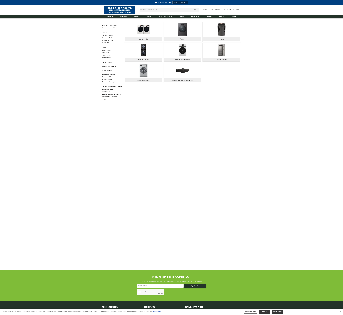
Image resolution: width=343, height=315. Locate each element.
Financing (209, 16)
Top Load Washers (107, 35)
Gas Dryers (105, 52)
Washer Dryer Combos (109, 66)
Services (181, 16)
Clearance (148, 16)
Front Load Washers (108, 38)
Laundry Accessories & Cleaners (112, 86)
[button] (202, 10)
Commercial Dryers (107, 79)
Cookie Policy (157, 311)
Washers (104, 32)
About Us (221, 16)
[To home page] (119, 10)
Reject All (264, 311)
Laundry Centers (107, 62)
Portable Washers (107, 43)
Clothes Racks (106, 91)
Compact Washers (107, 40)
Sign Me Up (194, 286)
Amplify (136, 16)
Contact (233, 16)
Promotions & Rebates (165, 16)
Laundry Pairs (106, 23)
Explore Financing (180, 2)
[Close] (340, 312)
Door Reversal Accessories (109, 96)
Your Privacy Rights (250, 311)
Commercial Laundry (108, 74)
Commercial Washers (108, 76)
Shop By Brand (195, 16)
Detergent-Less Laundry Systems (111, 94)
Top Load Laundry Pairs (109, 28)
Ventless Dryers (106, 57)
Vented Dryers (106, 55)
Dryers (104, 47)
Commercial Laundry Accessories (111, 81)
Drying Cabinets (107, 70)
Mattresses (123, 16)
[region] (171, 312)
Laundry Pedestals (107, 89)
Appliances (110, 16)
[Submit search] (195, 9)
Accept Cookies (277, 311)
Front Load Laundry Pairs (109, 25)
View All (105, 99)
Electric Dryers (106, 50)
